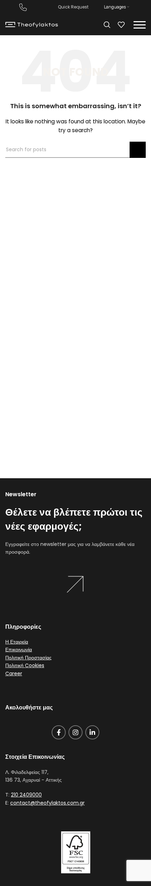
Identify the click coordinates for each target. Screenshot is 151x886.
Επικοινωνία (18, 649)
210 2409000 (26, 794)
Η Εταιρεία (16, 641)
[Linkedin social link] (92, 732)
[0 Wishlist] (121, 25)
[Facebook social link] (59, 732)
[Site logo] (31, 24)
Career (13, 673)
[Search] (107, 25)
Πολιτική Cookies (24, 665)
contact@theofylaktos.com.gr (47, 802)
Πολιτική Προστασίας (28, 657)
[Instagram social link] (75, 732)
